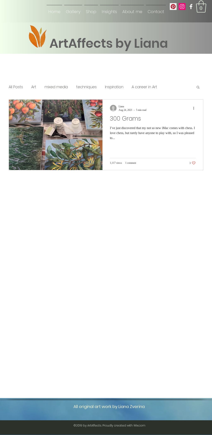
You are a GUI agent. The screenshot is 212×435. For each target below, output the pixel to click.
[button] (201, 6)
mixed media (56, 87)
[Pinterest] (173, 6)
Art (33, 87)
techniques (86, 87)
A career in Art (144, 87)
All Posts (16, 87)
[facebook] (191, 6)
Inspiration (114, 87)
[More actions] (195, 108)
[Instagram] (182, 6)
